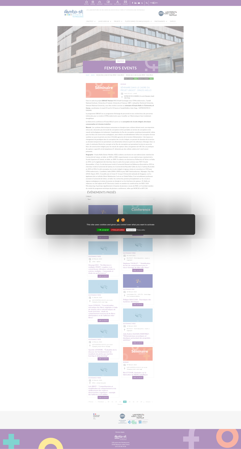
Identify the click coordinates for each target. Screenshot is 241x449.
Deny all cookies (118, 230)
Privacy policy (140, 230)
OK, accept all (104, 230)
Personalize (131, 230)
